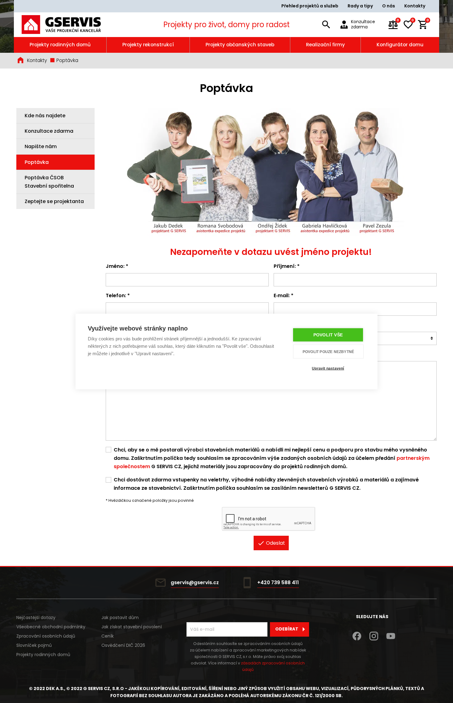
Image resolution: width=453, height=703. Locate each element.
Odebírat (286, 629)
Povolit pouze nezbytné (328, 351)
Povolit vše (328, 335)
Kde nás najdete (45, 115)
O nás (388, 6)
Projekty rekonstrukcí (148, 44)
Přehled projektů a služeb (309, 6)
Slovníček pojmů (34, 645)
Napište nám (41, 146)
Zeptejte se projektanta (54, 201)
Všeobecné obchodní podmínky (50, 627)
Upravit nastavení (328, 368)
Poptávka (66, 60)
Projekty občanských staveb (240, 44)
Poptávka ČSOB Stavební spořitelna (49, 181)
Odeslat (275, 543)
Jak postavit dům (120, 617)
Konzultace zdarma (49, 131)
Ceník (107, 636)
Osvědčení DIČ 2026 (123, 645)
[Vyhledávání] (326, 24)
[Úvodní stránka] (70, 24)
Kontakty (414, 6)
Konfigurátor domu (400, 44)
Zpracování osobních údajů (45, 636)
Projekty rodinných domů (60, 44)
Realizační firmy (325, 44)
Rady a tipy (360, 6)
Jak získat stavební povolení (131, 627)
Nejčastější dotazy (35, 617)
